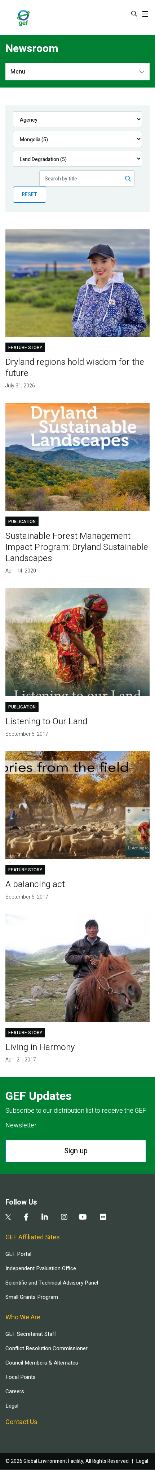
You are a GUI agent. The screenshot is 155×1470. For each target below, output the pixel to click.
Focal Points (20, 1377)
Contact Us (21, 1422)
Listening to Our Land (46, 721)
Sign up (76, 1151)
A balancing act (35, 884)
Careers (14, 1391)
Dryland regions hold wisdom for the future (74, 368)
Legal (11, 1406)
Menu (17, 71)
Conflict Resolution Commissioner (46, 1348)
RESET (29, 194)
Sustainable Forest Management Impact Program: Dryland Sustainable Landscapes (76, 547)
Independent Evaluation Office (40, 1268)
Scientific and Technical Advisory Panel (51, 1283)
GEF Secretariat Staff (30, 1334)
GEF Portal (18, 1254)
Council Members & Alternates (41, 1363)
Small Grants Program (31, 1297)
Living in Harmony (40, 1047)
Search (134, 14)
